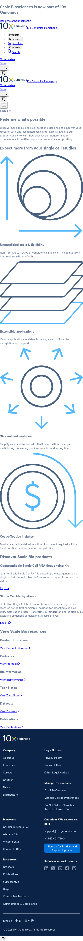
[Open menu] (4, 105)
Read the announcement (14, 21)
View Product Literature (14, 648)
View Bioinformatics (12, 679)
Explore (4, 588)
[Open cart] (3, 73)
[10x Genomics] (16, 738)
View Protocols (9, 664)
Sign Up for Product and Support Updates (62, 848)
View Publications (10, 727)
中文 (18, 920)
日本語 (29, 920)
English (7, 920)
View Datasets (8, 711)
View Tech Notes (10, 695)
